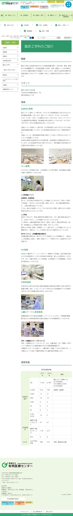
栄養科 (5, 85)
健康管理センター (8, 89)
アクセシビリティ (24, 511)
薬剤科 (5, 75)
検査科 (5, 56)
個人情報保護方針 (37, 511)
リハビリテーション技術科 (10, 80)
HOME (3, 36)
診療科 (5, 48)
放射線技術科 (7, 60)
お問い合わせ (49, 511)
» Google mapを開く (66, 494)
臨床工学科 (6, 65)
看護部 (5, 52)
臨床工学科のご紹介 (9, 70)
